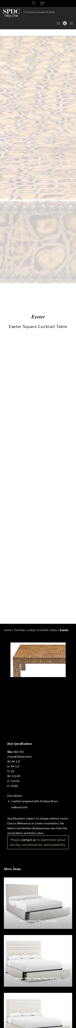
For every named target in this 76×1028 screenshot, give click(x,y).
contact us (28, 840)
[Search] (33, 3)
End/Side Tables (47, 630)
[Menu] (70, 23)
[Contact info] (63, 23)
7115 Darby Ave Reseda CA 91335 (39, 12)
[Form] (42, 3)
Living (31, 630)
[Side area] (57, 23)
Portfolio (19, 630)
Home (8, 630)
